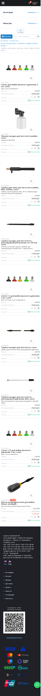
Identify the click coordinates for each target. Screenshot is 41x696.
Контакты (9, 598)
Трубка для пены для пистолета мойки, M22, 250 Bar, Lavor (20, 188)
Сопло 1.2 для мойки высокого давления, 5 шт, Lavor (20, 297)
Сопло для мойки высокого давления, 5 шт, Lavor (19, 85)
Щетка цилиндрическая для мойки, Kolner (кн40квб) (18, 503)
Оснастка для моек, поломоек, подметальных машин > (19, 44)
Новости (9, 591)
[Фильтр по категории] (38, 36)
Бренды (8, 580)
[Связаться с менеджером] (37, 685)
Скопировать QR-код (14, 638)
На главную (10, 572)
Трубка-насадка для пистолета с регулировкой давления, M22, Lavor (18, 398)
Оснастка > (14, 41)
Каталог (8, 576)
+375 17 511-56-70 (27, 547)
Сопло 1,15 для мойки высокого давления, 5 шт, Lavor (16, 451)
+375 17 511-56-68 (27, 544)
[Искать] (15, 36)
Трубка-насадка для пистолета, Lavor (19, 347)
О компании (10, 595)
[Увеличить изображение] (31, 78)
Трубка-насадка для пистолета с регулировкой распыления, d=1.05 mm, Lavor (19, 243)
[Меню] (3, 3)
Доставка (9, 584)
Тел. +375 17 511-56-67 (11, 544)
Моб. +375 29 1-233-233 (11, 549)
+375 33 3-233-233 (27, 549)
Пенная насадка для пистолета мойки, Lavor (19, 137)
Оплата (8, 587)
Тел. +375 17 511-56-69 (11, 547)
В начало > (5, 41)
